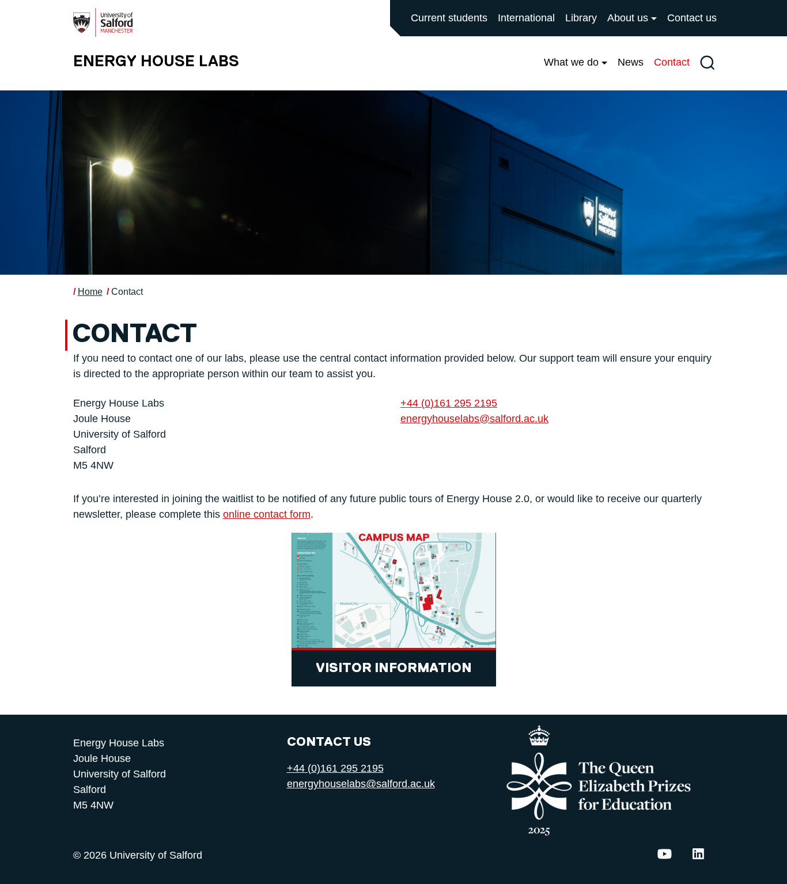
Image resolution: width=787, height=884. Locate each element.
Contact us (692, 18)
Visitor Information (394, 668)
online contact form (267, 514)
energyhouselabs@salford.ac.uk (474, 418)
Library (581, 18)
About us (627, 18)
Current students (449, 18)
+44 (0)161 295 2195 (448, 403)
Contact (672, 62)
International (526, 18)
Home (90, 292)
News (631, 62)
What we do (571, 62)
